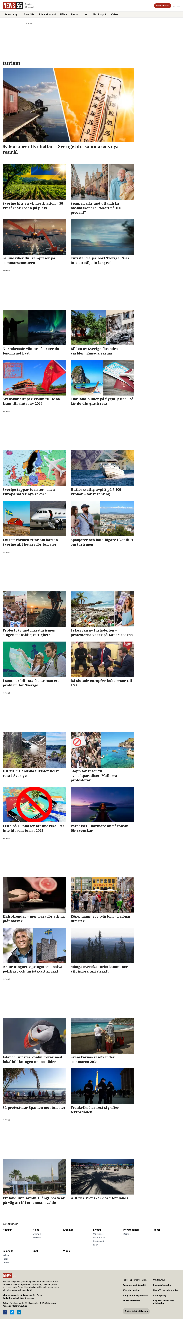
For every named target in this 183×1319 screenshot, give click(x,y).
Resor (74, 14)
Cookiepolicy (160, 1295)
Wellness (37, 1237)
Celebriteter (98, 1234)
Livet (85, 14)
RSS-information (131, 1290)
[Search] (174, 5)
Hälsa (63, 14)
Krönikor (68, 1229)
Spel (35, 1251)
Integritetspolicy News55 (135, 1295)
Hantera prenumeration (135, 1280)
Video (114, 14)
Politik (5, 1259)
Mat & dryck (99, 14)
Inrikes (6, 1255)
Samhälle (29, 14)
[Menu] (178, 5)
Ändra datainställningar (137, 1311)
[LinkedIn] (19, 1312)
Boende (127, 1234)
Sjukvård (37, 1234)
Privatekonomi (47, 14)
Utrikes (6, 1262)
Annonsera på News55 (134, 1285)
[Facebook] (5, 1312)
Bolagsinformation (162, 1285)
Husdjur (7, 1229)
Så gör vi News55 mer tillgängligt (164, 1301)
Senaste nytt (12, 14)
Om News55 (159, 1280)
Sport (95, 1245)
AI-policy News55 (132, 1300)
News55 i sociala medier (165, 1290)
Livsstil (97, 1229)
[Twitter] (12, 1312)
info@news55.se (19, 1306)
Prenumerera (162, 5)
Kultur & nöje (99, 1237)
